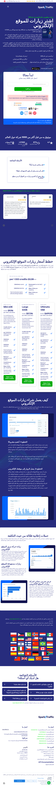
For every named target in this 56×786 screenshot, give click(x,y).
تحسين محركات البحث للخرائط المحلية (45, 759)
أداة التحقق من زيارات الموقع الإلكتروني (45, 749)
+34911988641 (42, 732)
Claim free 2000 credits (9, 377)
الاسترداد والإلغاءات (23, 758)
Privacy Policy (41, 778)
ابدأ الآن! (28, 89)
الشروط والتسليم (23, 755)
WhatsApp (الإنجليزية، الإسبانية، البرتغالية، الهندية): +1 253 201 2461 (15, 734)
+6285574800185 (41, 738)
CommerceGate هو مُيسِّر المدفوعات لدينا (17, 740)
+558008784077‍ (41, 736)
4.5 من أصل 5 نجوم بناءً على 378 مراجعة (44, 1)
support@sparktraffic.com (15, 619)
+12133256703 (34, 729)
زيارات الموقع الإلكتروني (49, 755)
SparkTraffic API (50, 764)
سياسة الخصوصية (23, 757)
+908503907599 (43, 743)
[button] (6, 7)
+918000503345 (43, 741)
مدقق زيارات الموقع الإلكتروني (47, 751)
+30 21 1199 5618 (42, 734)
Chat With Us (5, 729)
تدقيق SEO (51, 757)
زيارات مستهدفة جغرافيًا (49, 753)
